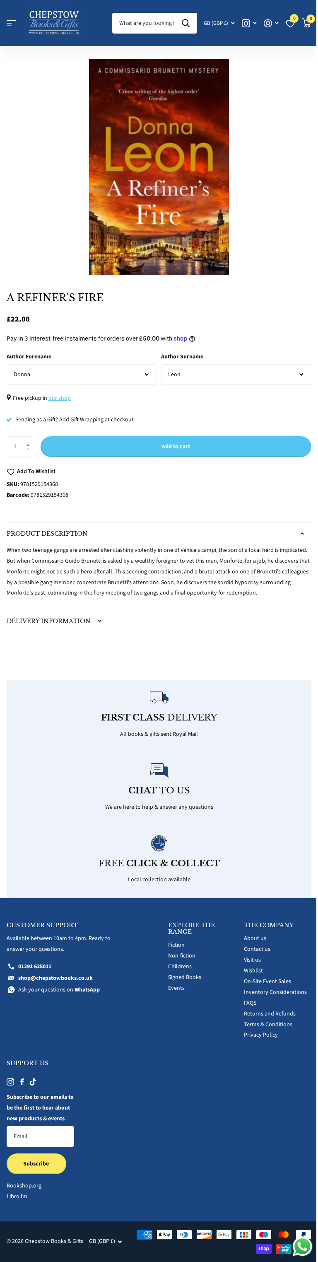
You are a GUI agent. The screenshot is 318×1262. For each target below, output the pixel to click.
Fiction (173, 951)
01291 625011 (34, 973)
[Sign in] (271, 23)
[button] (30, 439)
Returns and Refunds (265, 1019)
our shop (59, 398)
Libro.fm (17, 1213)
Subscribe (36, 1181)
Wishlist (248, 977)
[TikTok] (33, 1088)
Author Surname (182, 357)
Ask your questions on (59, 996)
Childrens (177, 973)
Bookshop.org (24, 1203)
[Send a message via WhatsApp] (296, 1246)
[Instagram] (10, 1088)
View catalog (11, 23)
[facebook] (22, 1088)
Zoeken (185, 23)
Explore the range (188, 935)
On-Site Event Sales (263, 988)
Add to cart (176, 446)
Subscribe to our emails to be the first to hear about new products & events (37, 1119)
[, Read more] (249, 23)
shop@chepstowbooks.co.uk (55, 984)
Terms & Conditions (263, 1030)
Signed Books (181, 983)
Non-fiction (179, 962)
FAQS (245, 1009)
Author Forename (29, 357)
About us (250, 944)
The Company (264, 931)
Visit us (247, 966)
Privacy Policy (256, 1041)
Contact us (252, 955)
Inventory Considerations (270, 998)
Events (173, 994)
